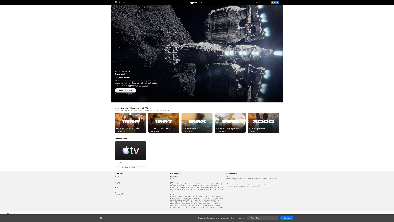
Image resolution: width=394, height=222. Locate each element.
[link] (133, 108)
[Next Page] (281, 123)
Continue (287, 218)
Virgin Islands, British (9, 213)
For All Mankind (123, 71)
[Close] (101, 218)
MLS (202, 3)
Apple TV (193, 3)
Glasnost (197, 53)
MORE (154, 83)
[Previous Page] (112, 123)
